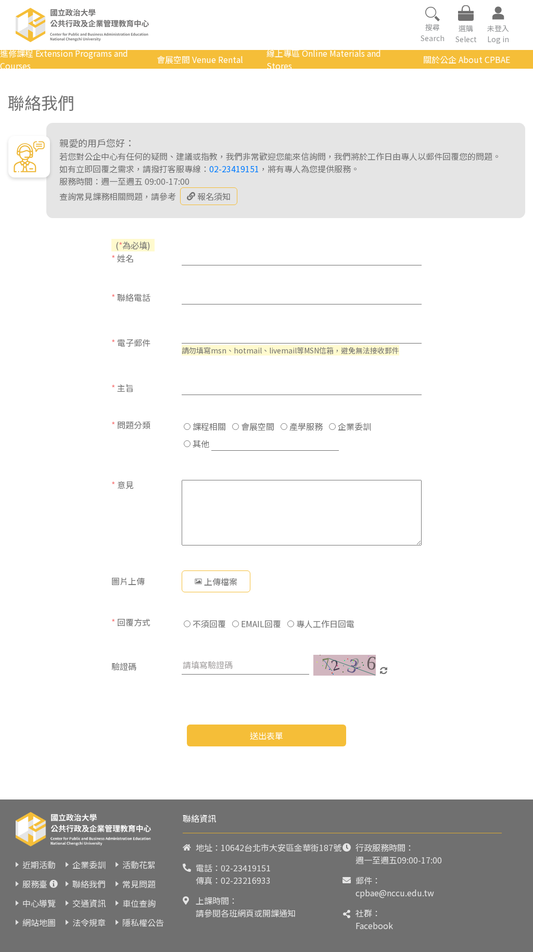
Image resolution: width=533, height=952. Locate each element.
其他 (200, 443)
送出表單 (266, 735)
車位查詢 (139, 903)
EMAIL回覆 (260, 623)
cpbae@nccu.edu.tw (395, 892)
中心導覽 (39, 903)
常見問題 (139, 884)
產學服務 (305, 426)
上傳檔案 (220, 581)
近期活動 (39, 864)
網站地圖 (39, 922)
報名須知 (214, 196)
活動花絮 (139, 864)
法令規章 (89, 922)
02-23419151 (234, 168)
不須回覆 (208, 623)
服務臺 (34, 884)
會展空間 (256, 426)
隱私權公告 (143, 922)
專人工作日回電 (324, 623)
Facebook (374, 925)
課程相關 (208, 426)
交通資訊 (89, 903)
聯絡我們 (89, 884)
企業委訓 (353, 426)
